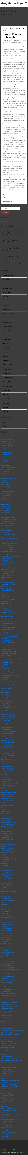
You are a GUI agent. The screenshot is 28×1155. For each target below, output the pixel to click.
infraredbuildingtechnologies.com (10, 551)
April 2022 (6, 407)
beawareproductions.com (8, 785)
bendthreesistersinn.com (8, 852)
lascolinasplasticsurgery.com (9, 997)
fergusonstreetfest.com (7, 1073)
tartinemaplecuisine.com (8, 805)
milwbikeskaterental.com (8, 837)
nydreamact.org (5, 490)
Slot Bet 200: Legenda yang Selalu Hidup (13, 264)
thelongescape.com (6, 818)
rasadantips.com (5, 460)
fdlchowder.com (5, 991)
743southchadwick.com (7, 566)
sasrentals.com (5, 634)
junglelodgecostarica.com (8, 822)
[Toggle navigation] (26, 3)
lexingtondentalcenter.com (8, 646)
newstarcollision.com (7, 633)
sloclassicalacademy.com (8, 735)
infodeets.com (5, 447)
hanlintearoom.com (6, 1093)
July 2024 (5, 296)
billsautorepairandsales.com (8, 1067)
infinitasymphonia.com (7, 763)
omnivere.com (5, 458)
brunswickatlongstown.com (8, 804)
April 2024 (6, 305)
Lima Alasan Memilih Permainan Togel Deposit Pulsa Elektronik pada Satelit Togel (14, 240)
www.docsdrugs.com (7, 987)
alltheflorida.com (5, 1079)
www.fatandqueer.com (7, 976)
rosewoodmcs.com (6, 1025)
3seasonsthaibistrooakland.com (10, 675)
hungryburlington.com (7, 802)
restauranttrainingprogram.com (9, 651)
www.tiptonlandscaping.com (9, 1006)
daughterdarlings (10, 3)
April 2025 (6, 279)
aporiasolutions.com (6, 919)
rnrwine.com (4, 1106)
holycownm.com (5, 865)
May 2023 (6, 352)
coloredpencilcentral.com (8, 575)
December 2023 (8, 322)
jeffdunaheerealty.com (7, 965)
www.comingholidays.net (8, 716)
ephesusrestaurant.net (7, 1045)
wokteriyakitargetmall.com (8, 644)
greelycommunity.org (7, 768)
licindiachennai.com (6, 443)
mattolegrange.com (6, 820)
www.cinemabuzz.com (7, 1021)
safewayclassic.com (6, 477)
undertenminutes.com (7, 456)
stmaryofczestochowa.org (8, 792)
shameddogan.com (6, 928)
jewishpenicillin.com (6, 655)
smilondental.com (6, 631)
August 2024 (7, 292)
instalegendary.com (6, 484)
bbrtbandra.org (5, 497)
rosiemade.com (5, 614)
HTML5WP (20, 1152)
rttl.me (3, 1123)
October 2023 (7, 331)
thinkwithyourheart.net (7, 582)
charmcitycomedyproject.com (9, 783)
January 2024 (7, 318)
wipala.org (4, 690)
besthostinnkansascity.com (8, 1129)
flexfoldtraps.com (6, 971)
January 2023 (7, 369)
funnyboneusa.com (6, 856)
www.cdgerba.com (6, 1056)
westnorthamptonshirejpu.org (9, 527)
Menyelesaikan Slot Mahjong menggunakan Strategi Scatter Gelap (12, 256)
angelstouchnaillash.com (8, 627)
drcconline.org (5, 882)
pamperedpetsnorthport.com (9, 612)
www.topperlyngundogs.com (9, 961)
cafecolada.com (5, 711)
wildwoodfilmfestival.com (8, 525)
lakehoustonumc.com (7, 945)
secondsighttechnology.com (9, 636)
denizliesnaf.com (5, 898)
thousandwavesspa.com (8, 874)
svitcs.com (4, 904)
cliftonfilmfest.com (6, 577)
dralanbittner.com (6, 603)
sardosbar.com (5, 595)
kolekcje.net (4, 666)
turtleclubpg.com (5, 869)
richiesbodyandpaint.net (7, 441)
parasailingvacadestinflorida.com (10, 1086)
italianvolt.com (5, 597)
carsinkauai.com (5, 1082)
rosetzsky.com (5, 772)
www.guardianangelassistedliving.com (11, 1060)
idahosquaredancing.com (8, 590)
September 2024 (8, 288)
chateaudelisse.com (6, 521)
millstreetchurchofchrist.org (8, 1084)
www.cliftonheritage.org (8, 999)
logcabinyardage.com (7, 935)
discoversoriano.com (6, 712)
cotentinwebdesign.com (7, 540)
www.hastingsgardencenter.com (10, 1034)
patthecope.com (5, 902)
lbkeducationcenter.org (7, 670)
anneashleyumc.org (6, 978)
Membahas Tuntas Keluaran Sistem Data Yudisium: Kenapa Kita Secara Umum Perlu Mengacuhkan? (14, 233)
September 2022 (8, 386)
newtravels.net (5, 471)
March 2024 (6, 309)
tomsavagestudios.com (7, 657)
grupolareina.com (5, 536)
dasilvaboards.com (6, 737)
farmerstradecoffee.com (8, 934)
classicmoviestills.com (7, 709)
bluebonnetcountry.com (7, 499)
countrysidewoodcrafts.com (9, 478)
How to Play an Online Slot (12, 35)
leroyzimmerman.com (7, 1101)
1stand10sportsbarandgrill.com (10, 623)
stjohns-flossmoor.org (7, 854)
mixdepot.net (4, 1023)
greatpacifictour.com (6, 870)
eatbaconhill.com (5, 465)
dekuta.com (4, 1019)
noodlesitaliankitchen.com (8, 488)
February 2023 (7, 365)
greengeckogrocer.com (7, 640)
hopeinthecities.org (6, 699)
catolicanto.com (5, 668)
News (4, 422)
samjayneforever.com (7, 1075)
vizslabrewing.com (6, 601)
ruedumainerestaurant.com (8, 770)
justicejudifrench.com (7, 794)
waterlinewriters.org (6, 926)
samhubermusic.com (6, 1134)
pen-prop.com (5, 956)
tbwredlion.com (5, 1066)
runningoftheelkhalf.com (7, 963)
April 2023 (6, 356)
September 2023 (8, 335)
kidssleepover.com (6, 469)
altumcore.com (5, 909)
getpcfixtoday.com (6, 495)
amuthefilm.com (5, 757)
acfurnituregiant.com (6, 454)
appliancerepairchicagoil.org (8, 480)
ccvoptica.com (5, 1010)
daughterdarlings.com (7, 445)
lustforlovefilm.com (6, 759)
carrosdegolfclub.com (7, 555)
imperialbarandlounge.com (8, 579)
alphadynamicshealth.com (8, 1090)
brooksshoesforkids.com (8, 915)
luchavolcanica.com (6, 863)
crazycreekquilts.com (7, 748)
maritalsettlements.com (7, 835)
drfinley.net (4, 1103)
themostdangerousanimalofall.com (10, 725)
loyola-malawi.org (6, 692)
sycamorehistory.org (6, 1026)
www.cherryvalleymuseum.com (10, 538)
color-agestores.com (7, 688)
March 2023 (6, 360)
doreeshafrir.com (5, 781)
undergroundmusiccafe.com (8, 1132)
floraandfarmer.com (6, 558)
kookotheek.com (5, 516)
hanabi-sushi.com (6, 1015)
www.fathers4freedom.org (8, 960)
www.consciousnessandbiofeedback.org (12, 1030)
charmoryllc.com (5, 720)
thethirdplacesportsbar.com (8, 1043)
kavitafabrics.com (6, 861)
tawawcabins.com (6, 592)
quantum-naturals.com (7, 1069)
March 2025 (6, 284)
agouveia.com (5, 1112)
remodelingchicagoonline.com (9, 1002)
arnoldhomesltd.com (6, 573)
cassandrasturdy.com (7, 705)
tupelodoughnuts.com (7, 616)
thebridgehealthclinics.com (8, 924)
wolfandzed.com (5, 1017)
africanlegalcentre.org (7, 765)
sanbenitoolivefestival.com (8, 707)
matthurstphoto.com (6, 1077)
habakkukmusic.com (6, 947)
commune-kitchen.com (7, 755)
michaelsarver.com (6, 638)
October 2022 (7, 382)
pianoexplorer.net (6, 1036)
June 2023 (6, 348)
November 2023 (8, 326)
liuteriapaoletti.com (6, 846)
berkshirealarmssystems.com (9, 599)
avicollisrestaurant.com (7, 880)
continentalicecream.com (8, 746)
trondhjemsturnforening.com (9, 1062)
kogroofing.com (5, 510)
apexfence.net (5, 1136)
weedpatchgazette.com (8, 607)
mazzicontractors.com (7, 1041)
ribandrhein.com (5, 664)
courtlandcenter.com (7, 876)
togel (4, 426)
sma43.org (4, 1000)
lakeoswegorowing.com (7, 1108)
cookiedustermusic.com (7, 857)
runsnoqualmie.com (6, 986)
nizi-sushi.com (5, 809)
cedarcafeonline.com (7, 452)
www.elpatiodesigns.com (8, 1051)
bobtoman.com (5, 506)
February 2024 (7, 313)
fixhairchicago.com (6, 896)
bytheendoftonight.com (7, 698)
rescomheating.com (6, 1125)
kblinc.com (4, 608)
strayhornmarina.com (7, 740)
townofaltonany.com (7, 841)
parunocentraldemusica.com (9, 1058)
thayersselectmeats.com (8, 917)
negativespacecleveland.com (9, 844)
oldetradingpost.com (6, 542)
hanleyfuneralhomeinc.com (8, 620)
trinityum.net (4, 1039)
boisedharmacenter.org (7, 686)
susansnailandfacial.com (8, 954)
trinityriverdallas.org (6, 672)
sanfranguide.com (6, 718)
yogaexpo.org (5, 679)
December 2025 (8, 275)
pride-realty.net (5, 1088)
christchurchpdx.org (6, 752)
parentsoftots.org (6, 930)
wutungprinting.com (6, 833)
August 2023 (7, 339)
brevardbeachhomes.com (8, 562)
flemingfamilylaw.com (7, 1105)
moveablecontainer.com (7, 534)
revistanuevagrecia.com (7, 776)
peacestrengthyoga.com (8, 967)
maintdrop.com (5, 504)
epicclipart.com (5, 501)
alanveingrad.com (6, 830)
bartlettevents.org (6, 532)
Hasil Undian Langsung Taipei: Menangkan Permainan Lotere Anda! (12, 248)
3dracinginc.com (5, 722)
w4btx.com (4, 625)
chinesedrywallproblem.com (8, 850)
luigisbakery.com (5, 1013)
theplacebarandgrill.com (7, 883)
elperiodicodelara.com (7, 439)
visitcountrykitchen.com (7, 826)
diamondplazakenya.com (8, 1064)
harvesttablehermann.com (8, 553)
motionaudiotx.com (6, 1121)
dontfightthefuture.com (7, 571)
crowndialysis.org (6, 649)
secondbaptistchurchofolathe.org (10, 1114)
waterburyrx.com (6, 885)
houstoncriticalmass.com (8, 724)
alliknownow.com (6, 729)
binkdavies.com (5, 750)
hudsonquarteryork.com (7, 1053)
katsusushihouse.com (7, 766)
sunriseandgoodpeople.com (8, 848)
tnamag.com (4, 913)
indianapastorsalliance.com (8, 891)
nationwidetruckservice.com (9, 867)
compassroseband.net (7, 908)
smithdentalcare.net (6, 1131)
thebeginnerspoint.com (7, 714)
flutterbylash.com (6, 1092)
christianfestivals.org (7, 824)
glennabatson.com (6, 738)
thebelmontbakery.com (7, 475)
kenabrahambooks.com (7, 753)
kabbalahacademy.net (7, 629)
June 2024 (6, 301)
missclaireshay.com (6, 436)
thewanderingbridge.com (8, 796)
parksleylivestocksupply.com (9, 685)
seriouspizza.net (5, 906)
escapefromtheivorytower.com (9, 564)
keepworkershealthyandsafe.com (10, 486)
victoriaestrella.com (6, 872)
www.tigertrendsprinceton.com (10, 958)
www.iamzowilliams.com (8, 1032)
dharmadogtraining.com (7, 1119)
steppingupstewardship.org (8, 1008)
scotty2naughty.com (7, 779)
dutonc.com (4, 817)
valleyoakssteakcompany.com (9, 893)
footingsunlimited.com (7, 984)
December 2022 (8, 373)
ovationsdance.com (6, 662)
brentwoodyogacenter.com (8, 1004)
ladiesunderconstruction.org (8, 543)
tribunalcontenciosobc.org (8, 733)
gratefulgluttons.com (7, 701)
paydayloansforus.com (7, 473)
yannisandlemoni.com (7, 605)
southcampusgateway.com (8, 519)
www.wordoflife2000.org (8, 588)
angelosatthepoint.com (7, 889)
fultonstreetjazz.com (7, 530)
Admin (4, 197)
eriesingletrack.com (6, 610)
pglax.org (3, 843)
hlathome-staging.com (7, 642)
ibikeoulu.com (4, 789)
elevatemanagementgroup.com (9, 1099)
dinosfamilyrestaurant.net (8, 549)
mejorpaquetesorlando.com (8, 621)
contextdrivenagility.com (8, 787)
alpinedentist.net (5, 512)
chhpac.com (4, 1118)
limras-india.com (5, 437)
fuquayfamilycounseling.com (9, 1110)
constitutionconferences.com (9, 900)
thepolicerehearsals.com (8, 727)
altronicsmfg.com (6, 464)
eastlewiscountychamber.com (9, 731)
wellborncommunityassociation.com (11, 523)
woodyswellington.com (7, 1047)
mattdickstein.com (6, 941)
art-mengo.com (5, 811)
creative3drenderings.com (8, 932)
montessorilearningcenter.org (9, 1071)
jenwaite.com (5, 1097)
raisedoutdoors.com (6, 581)
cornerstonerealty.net (7, 1028)
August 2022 (7, 390)
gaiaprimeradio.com (6, 813)
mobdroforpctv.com (6, 703)
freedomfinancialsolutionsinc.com (10, 969)
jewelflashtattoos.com (7, 493)
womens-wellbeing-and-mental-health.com (13, 659)
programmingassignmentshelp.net (10, 467)
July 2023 (5, 343)
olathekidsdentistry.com (7, 618)
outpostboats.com (6, 696)
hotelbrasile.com (5, 529)
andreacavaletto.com (7, 683)
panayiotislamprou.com (7, 517)
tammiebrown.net (6, 815)
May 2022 (6, 403)
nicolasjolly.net (5, 761)
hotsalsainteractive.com (7, 449)
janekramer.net (5, 807)
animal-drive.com (6, 911)
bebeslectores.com (6, 545)
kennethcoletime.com (7, 800)
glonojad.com (4, 774)
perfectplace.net (5, 673)
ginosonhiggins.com (6, 831)
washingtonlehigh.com (7, 1012)
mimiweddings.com (6, 1127)
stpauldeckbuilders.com (7, 982)
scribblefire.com (5, 677)
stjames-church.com (6, 778)
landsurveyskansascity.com (8, 980)
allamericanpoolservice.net (8, 653)
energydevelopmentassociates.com (11, 556)
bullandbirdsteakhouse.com (8, 995)
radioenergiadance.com (7, 514)
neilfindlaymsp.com (6, 878)
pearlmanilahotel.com (7, 503)
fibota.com (4, 1054)
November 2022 (8, 377)
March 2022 (6, 411)
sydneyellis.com (5, 647)
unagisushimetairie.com (7, 491)
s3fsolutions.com (5, 560)
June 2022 (6, 399)
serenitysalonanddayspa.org (9, 451)
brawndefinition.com (6, 744)
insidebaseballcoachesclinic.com (10, 1080)
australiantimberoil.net (7, 547)
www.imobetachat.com (7, 939)
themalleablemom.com (7, 798)
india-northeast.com (6, 568)
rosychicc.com (5, 694)
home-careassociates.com (8, 681)
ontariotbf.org (5, 482)
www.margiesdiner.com (7, 989)
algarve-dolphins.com (7, 828)
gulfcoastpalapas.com (7, 922)
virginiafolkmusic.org (6, 660)
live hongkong (5, 221)
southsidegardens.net (7, 1038)
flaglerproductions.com (7, 742)
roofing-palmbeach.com (7, 569)
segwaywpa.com (6, 921)
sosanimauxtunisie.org (7, 508)
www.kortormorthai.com (8, 974)
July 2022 (5, 394)
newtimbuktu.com (6, 462)
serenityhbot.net (5, 950)
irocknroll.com (5, 586)
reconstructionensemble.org (8, 859)
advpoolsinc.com (5, 887)
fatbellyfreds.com (6, 1049)
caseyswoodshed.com (7, 895)
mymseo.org (4, 1116)
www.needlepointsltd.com (8, 993)
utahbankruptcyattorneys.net (9, 584)
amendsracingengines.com (8, 973)
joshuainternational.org (7, 952)
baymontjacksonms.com (8, 839)
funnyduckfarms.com (7, 1095)
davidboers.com (5, 937)
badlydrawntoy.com (6, 943)
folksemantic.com (6, 594)
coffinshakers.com (6, 791)
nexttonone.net (5, 948)
